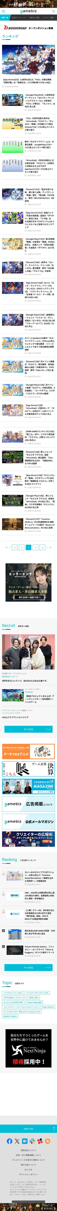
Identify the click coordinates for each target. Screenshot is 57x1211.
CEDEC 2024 (33, 997)
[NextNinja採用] (28, 1048)
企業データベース (18, 17)
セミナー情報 (49, 17)
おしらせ (28, 1169)
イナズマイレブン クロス (13, 993)
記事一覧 (4, 17)
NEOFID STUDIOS (10, 1016)
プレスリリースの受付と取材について (28, 1159)
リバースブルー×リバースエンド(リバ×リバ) (21, 1007)
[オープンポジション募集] (28, 27)
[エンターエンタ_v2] (28, 582)
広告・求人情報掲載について (28, 1155)
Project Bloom (47, 1007)
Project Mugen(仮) (34, 1002)
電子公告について (28, 1164)
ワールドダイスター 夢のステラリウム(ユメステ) (22, 1011)
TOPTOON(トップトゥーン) (14, 997)
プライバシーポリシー (28, 1174)
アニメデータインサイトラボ (37, 993)
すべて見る (28, 729)
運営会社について (28, 1150)
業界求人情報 (34, 17)
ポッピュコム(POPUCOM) (13, 1002)
